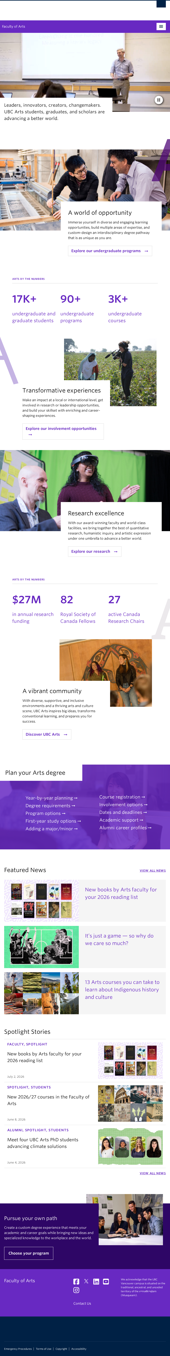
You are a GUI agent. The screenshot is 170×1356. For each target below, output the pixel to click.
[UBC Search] (161, 5)
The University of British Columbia (73, 8)
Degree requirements (48, 805)
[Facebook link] (77, 1283)
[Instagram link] (77, 1291)
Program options (43, 813)
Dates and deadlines (120, 812)
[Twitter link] (87, 1283)
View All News (153, 870)
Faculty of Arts (13, 26)
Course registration (119, 797)
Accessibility (78, 1348)
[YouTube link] (107, 1283)
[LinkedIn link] (97, 1283)
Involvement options (121, 804)
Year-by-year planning (49, 798)
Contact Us (82, 1303)
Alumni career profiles (123, 827)
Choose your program (28, 1253)
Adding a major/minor (49, 828)
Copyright (61, 1348)
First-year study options (51, 821)
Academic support (118, 820)
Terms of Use (43, 1348)
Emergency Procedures (18, 1348)
